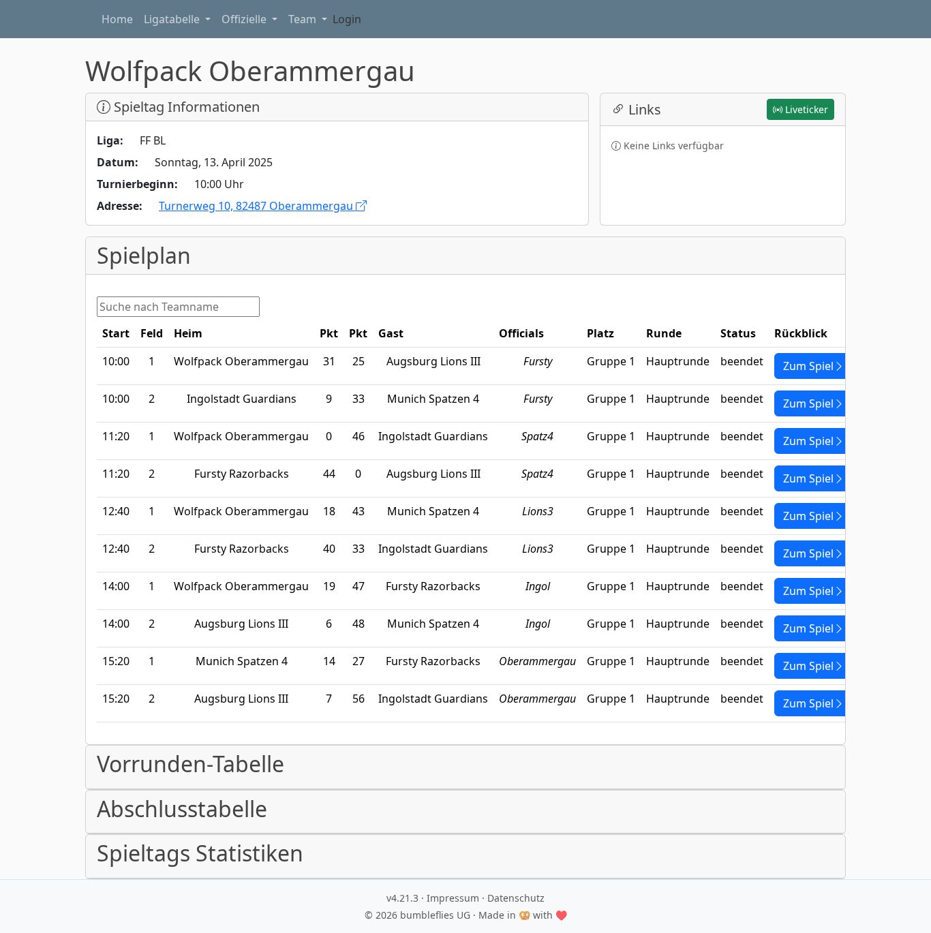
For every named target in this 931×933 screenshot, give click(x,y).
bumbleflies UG (435, 914)
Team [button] (303, 19)
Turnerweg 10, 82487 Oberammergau (257, 205)
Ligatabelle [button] (173, 19)
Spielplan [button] (144, 256)
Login (347, 19)
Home (117, 19)
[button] (465, 767)
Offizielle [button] (245, 19)
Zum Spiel (808, 365)
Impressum (453, 897)
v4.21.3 (402, 897)
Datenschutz (516, 897)
